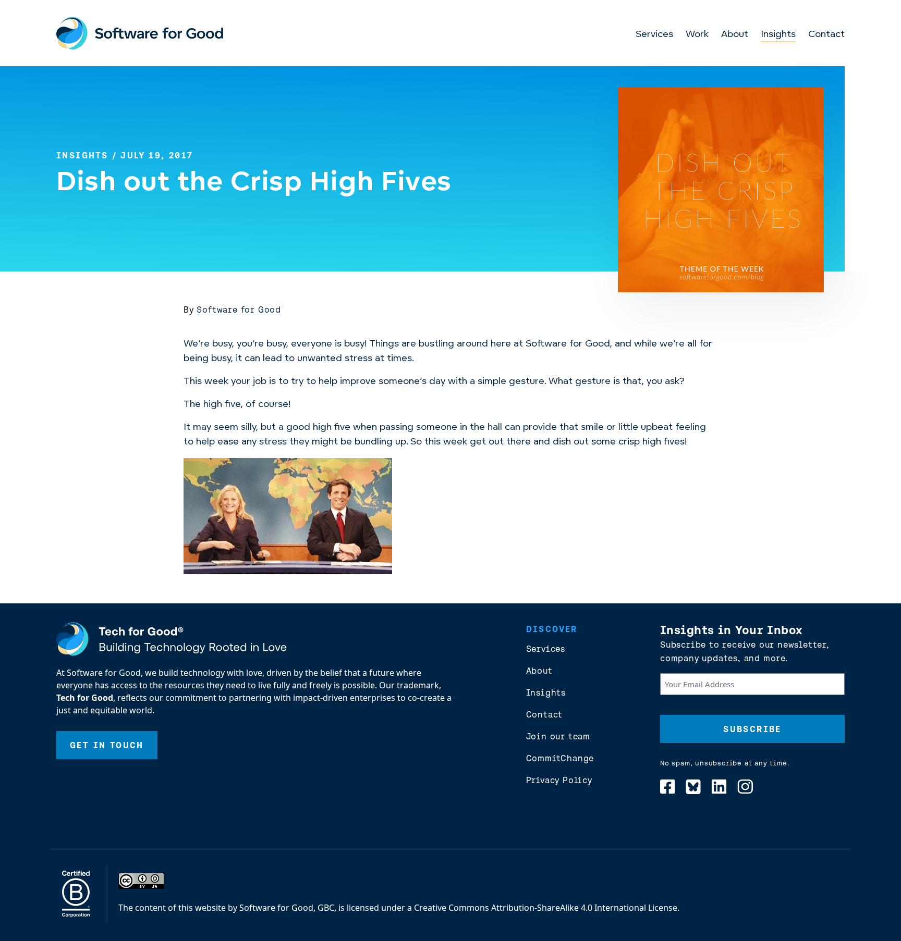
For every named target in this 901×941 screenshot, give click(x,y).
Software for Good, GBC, (287, 907)
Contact (826, 35)
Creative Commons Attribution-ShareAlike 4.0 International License (545, 907)
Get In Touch (107, 745)
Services (654, 35)
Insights (778, 35)
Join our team (558, 736)
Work (697, 35)
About (734, 35)
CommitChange (560, 758)
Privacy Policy (559, 780)
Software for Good (239, 309)
